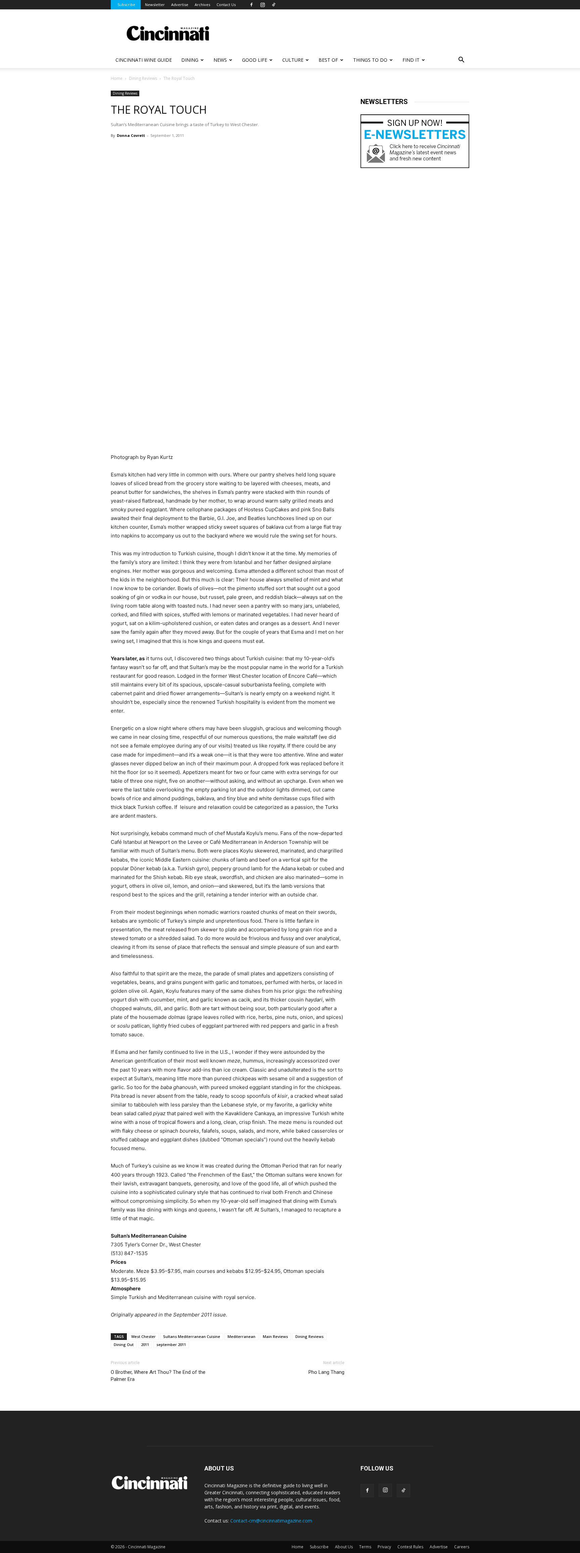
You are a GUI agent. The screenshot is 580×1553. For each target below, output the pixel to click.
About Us (344, 1547)
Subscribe (126, 4)
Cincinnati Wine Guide (143, 60)
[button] (461, 60)
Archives (202, 4)
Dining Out (124, 1344)
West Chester (143, 1336)
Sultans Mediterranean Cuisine (191, 1336)
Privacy (384, 1547)
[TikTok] (274, 4)
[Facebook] (251, 4)
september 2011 (171, 1344)
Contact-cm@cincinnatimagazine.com (271, 1520)
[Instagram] (262, 4)
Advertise (179, 4)
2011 (145, 1344)
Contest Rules (410, 1547)
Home (117, 78)
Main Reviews (275, 1336)
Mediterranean (241, 1336)
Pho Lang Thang (326, 1372)
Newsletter (155, 4)
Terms (365, 1547)
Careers (461, 1547)
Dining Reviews (143, 78)
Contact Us (226, 4)
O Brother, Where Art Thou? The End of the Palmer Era (158, 1375)
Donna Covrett (131, 135)
